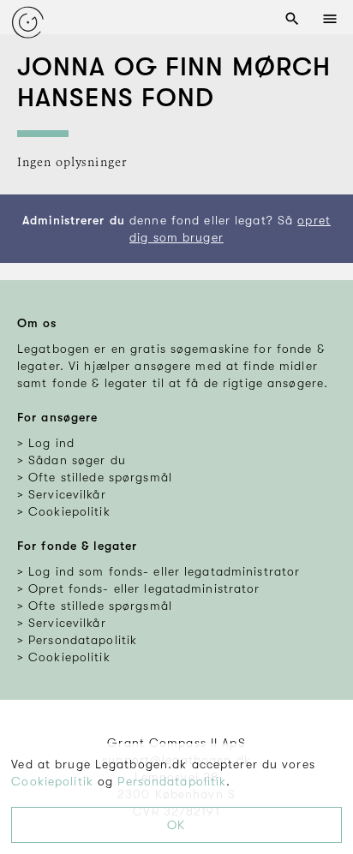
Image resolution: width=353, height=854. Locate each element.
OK (176, 825)
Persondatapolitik (171, 781)
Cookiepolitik (52, 781)
